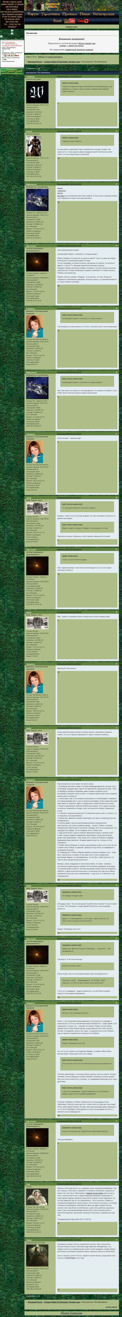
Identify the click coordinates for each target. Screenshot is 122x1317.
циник (28, 498)
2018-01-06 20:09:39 (73, 612)
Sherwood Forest (35, 62)
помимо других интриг (94, 1193)
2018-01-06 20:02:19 (73, 549)
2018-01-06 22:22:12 (73, 728)
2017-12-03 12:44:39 (73, 131)
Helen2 (29, 132)
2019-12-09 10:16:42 (73, 1184)
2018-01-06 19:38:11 (73, 497)
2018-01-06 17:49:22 (73, 434)
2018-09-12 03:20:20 (73, 779)
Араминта (30, 309)
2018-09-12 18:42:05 (73, 938)
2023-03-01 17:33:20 (73, 1240)
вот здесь (61, 196)
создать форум (111, 1307)
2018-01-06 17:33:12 (73, 308)
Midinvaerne (31, 184)
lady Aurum (31, 246)
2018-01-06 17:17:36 (73, 245)
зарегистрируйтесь (55, 57)
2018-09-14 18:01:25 (73, 1121)
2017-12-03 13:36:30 (73, 184)
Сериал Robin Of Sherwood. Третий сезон (62, 62)
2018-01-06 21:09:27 (73, 664)
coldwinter (30, 77)
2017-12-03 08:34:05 (73, 76)
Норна (29, 1240)
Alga (28, 1184)
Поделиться (61, 76)
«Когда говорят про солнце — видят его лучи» (77, 44)
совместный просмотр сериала (79, 49)
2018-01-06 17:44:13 (73, 372)
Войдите (41, 57)
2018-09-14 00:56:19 (73, 1003)
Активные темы (71, 27)
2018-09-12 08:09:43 (73, 885)
